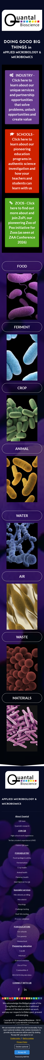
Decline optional (22, 1047)
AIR (22, 576)
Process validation (22, 919)
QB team (22, 821)
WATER (22, 516)
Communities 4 (22, 970)
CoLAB (22, 951)
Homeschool (22, 941)
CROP (22, 388)
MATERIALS (22, 698)
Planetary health (22, 877)
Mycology (22, 904)
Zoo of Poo (22, 965)
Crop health (22, 868)
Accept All (22, 1052)
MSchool (22, 956)
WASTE (22, 637)
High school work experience (22, 836)
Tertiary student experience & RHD (22, 840)
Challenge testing (22, 909)
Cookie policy (15, 1038)
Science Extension (22, 960)
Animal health (22, 872)
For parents (22, 936)
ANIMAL (22, 449)
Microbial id (22, 899)
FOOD (22, 266)
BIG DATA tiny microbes (22, 975)
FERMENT (22, 327)
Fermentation (22, 863)
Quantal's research (22, 826)
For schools (22, 932)
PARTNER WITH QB (22, 882)
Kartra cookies (28, 1038)
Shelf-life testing (22, 914)
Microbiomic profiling (22, 895)
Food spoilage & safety (22, 858)
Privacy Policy (22, 1042)
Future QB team (22, 845)
